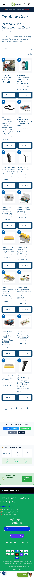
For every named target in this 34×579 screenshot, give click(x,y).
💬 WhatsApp (25, 428)
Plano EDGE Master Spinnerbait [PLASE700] (22, 251)
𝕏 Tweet (15, 428)
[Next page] (17, 412)
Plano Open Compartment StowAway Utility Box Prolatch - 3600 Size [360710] (24, 293)
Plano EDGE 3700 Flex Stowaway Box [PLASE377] (9, 250)
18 (27, 408)
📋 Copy (21, 432)
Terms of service (27, 563)
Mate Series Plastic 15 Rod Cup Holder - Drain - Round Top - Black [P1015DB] (23, 381)
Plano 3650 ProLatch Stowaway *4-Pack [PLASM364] (9, 211)
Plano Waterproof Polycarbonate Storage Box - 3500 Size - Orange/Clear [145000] (9, 337)
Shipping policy (11, 566)
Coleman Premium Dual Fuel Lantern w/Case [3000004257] (23, 79)
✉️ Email (12, 432)
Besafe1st (7, 561)
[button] (4, 4)
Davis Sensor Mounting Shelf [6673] (23, 170)
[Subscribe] (28, 528)
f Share (7, 428)
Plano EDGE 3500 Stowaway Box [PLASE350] (9, 378)
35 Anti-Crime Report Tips (8, 76)
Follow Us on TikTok (12, 491)
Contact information (23, 566)
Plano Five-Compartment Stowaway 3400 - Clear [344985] (24, 335)
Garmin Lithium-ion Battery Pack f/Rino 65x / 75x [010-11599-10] (9, 171)
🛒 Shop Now (26, 479)
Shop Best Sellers (6, 506)
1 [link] (5, 408)
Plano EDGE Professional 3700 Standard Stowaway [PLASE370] (9, 292)
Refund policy (8, 563)
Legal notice (17, 569)
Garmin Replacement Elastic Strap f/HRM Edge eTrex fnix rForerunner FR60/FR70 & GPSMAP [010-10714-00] (7, 125)
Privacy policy (17, 563)
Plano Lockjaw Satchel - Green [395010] (23, 210)
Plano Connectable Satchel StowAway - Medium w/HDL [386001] (24, 121)
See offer (26, 9)
